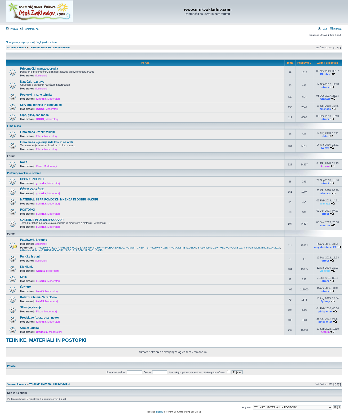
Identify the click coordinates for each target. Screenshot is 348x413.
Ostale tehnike (30, 327)
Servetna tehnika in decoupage (41, 105)
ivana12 (325, 203)
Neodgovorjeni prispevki (20, 42)
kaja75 (40, 291)
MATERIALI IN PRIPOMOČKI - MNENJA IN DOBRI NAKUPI (59, 199)
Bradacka (42, 331)
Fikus (39, 136)
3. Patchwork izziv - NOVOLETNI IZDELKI (171, 247)
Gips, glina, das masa (34, 115)
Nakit (23, 162)
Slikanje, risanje (30, 307)
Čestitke (25, 287)
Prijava (13, 28)
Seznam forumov (17, 47)
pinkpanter (325, 311)
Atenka (325, 166)
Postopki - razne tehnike (36, 94)
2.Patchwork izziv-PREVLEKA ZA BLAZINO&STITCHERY (113, 247)
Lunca (325, 147)
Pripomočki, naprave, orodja (39, 68)
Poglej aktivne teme (47, 42)
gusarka (41, 183)
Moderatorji (41, 75)
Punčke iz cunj (30, 256)
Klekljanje (26, 266)
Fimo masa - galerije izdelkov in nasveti (46, 142)
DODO (40, 108)
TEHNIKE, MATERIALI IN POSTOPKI (49, 47)
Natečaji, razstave (32, 81)
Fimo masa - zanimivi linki (37, 132)
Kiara (39, 166)
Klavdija (41, 98)
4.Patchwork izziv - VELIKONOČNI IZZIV (221, 247)
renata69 (325, 98)
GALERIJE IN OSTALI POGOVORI (42, 220)
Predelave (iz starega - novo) (39, 317)
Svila (23, 277)
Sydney (325, 301)
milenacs (325, 108)
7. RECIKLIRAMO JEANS (88, 250)
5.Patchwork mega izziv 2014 (263, 247)
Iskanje (337, 28)
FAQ (324, 28)
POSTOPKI (27, 209)
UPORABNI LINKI (32, 179)
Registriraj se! (31, 28)
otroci (325, 87)
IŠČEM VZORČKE (32, 189)
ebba (325, 136)
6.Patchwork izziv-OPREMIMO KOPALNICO (45, 250)
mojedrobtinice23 (325, 247)
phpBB (160, 411)
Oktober (325, 74)
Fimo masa (14, 125)
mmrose (325, 225)
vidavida (325, 270)
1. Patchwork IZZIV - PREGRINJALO (56, 247)
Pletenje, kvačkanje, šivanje (24, 173)
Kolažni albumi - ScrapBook (38, 297)
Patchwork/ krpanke (33, 239)
